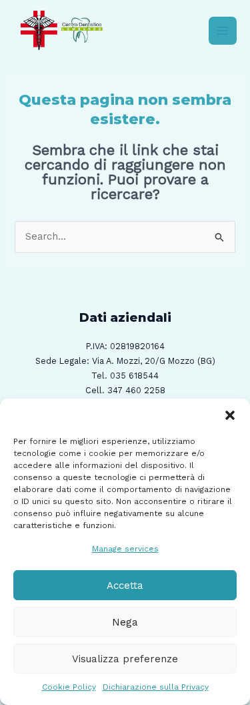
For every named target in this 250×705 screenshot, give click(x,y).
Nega (125, 622)
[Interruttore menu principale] (223, 31)
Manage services (125, 548)
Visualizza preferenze (125, 659)
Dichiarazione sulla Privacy (156, 687)
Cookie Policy (69, 687)
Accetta (125, 585)
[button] (230, 415)
